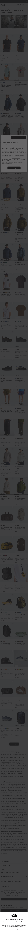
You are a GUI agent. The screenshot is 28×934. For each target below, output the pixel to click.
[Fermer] (25, 914)
